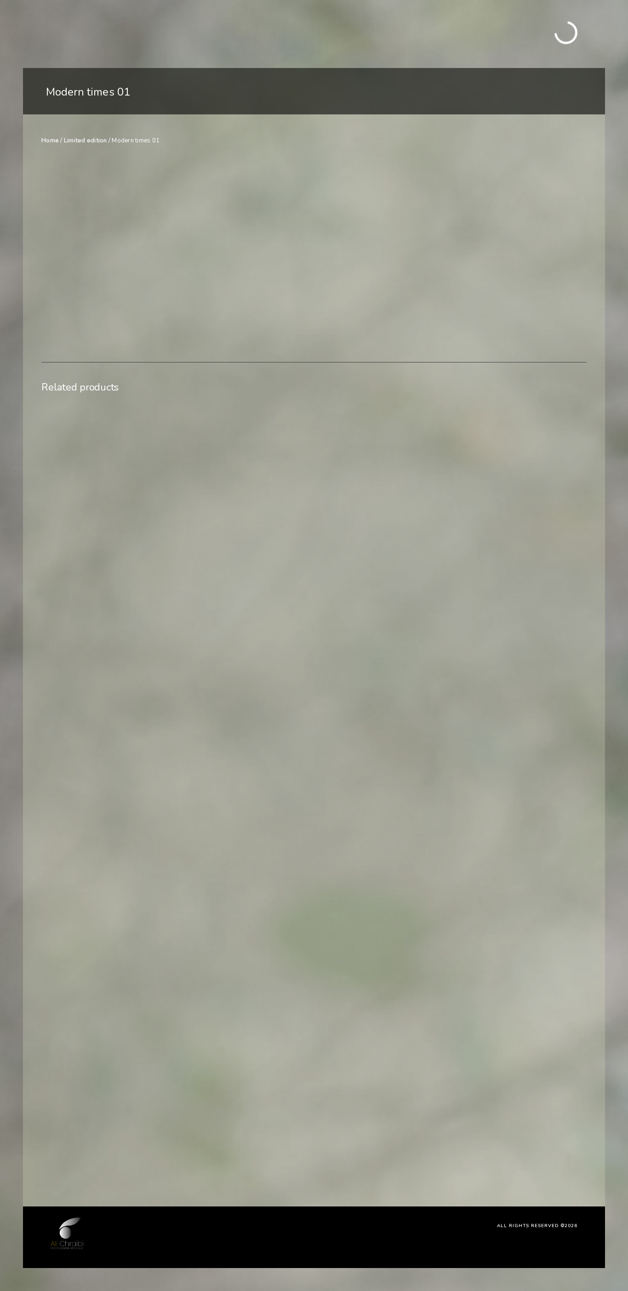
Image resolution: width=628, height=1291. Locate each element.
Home (125, 33)
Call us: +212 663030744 (541, 38)
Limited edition (85, 140)
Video (226, 33)
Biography (262, 33)
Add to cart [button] (108, 1146)
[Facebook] (542, 29)
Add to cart (482, 216)
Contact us (304, 33)
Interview (192, 33)
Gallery (155, 33)
